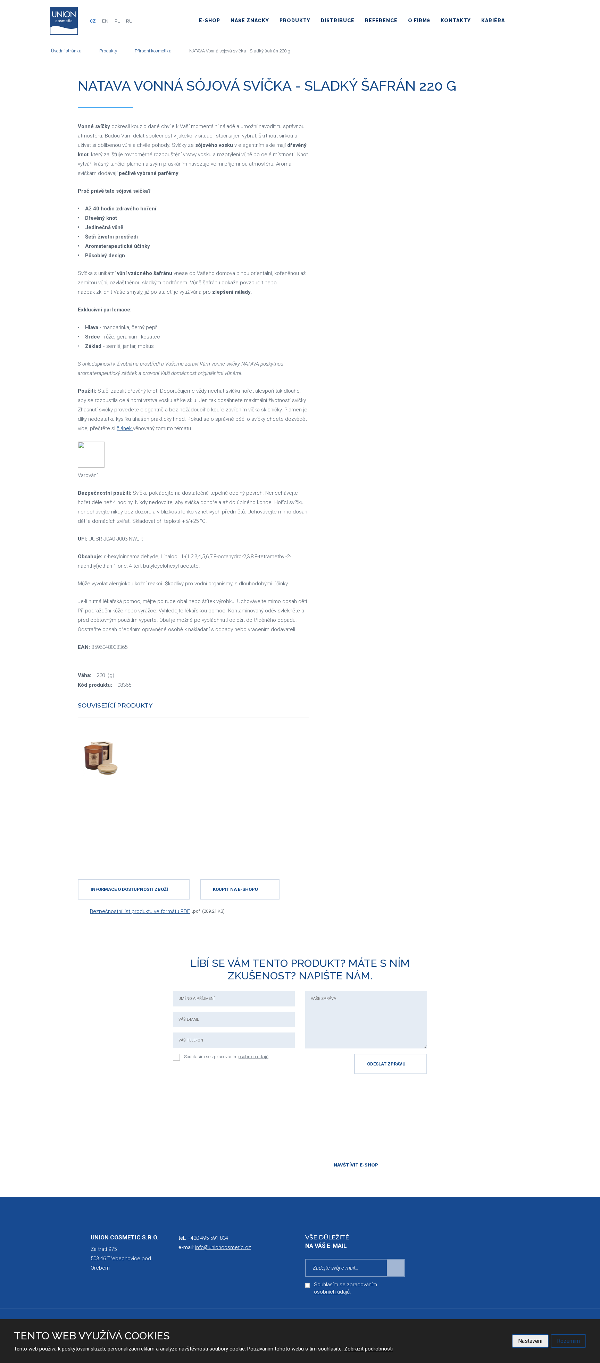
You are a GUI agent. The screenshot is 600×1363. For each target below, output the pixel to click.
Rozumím (568, 1341)
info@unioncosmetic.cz (223, 1247)
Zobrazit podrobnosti (368, 1349)
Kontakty (456, 20)
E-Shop (209, 20)
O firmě (419, 20)
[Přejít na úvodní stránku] (64, 21)
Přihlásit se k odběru (396, 1268)
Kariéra (493, 20)
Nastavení (530, 1341)
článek (125, 428)
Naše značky (250, 20)
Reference (381, 20)
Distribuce (338, 20)
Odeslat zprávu (386, 1064)
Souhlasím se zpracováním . (226, 1056)
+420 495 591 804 (208, 1238)
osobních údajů (253, 1056)
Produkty (295, 20)
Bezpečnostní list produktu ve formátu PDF (140, 911)
